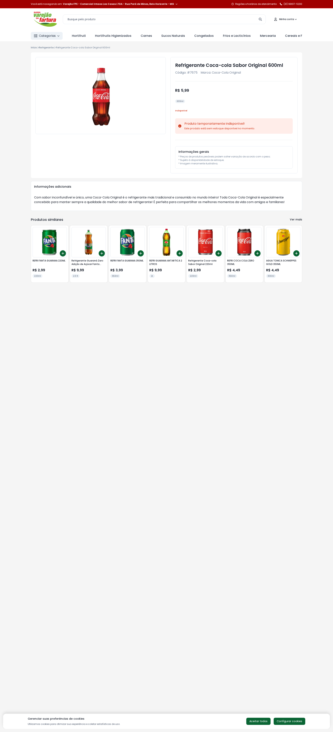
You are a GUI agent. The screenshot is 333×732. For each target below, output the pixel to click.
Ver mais (296, 219)
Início (34, 47)
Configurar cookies (289, 721)
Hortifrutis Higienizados (113, 36)
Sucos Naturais (173, 36)
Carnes (146, 36)
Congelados (204, 36)
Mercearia (268, 36)
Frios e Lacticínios (237, 36)
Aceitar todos (258, 721)
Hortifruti (79, 36)
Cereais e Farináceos (301, 36)
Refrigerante (46, 47)
